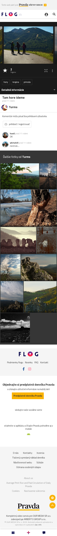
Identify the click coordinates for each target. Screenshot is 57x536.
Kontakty (27, 452)
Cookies (16, 491)
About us (28, 478)
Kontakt (44, 362)
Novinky (29, 362)
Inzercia (40, 452)
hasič (12, 133)
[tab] (28, 88)
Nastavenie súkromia (34, 491)
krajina (16, 82)
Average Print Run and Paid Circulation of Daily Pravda (28, 484)
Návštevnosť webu (23, 462)
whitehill (14, 142)
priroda (27, 82)
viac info (38, 524)
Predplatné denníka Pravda (28, 395)
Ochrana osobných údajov (28, 467)
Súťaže (39, 462)
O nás (16, 452)
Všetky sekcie (36, 4)
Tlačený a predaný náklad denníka (28, 457)
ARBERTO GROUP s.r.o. (35, 519)
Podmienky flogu (15, 362)
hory (6, 82)
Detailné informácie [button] (13, 89)
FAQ (36, 362)
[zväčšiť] (46, 70)
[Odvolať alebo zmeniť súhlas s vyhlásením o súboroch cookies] (52, 498)
